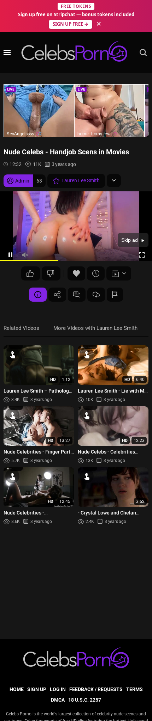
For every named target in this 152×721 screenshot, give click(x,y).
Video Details (38, 295)
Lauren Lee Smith (81, 180)
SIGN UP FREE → (70, 24)
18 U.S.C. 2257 (84, 700)
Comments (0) (77, 295)
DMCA (58, 700)
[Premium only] (96, 295)
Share (57, 295)
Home (17, 689)
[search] (143, 52)
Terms (134, 689)
